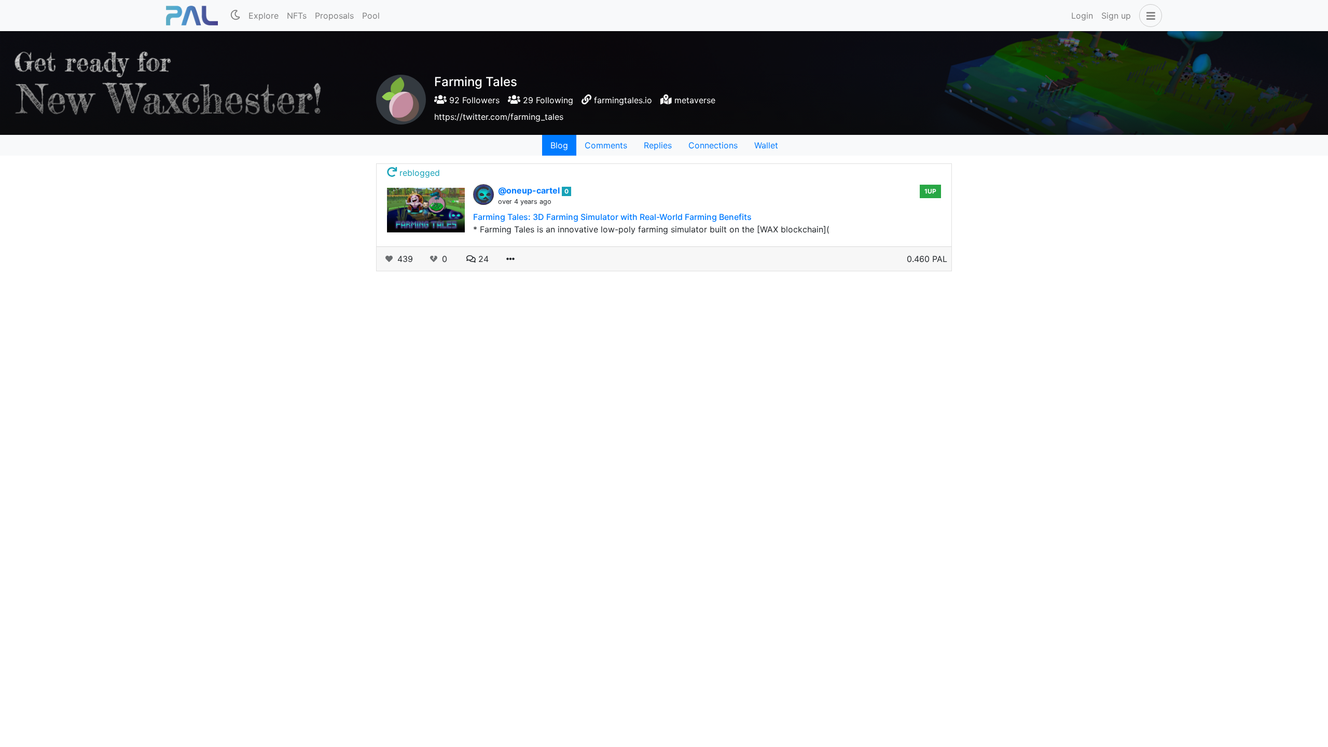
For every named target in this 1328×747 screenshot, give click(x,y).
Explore (263, 15)
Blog (559, 145)
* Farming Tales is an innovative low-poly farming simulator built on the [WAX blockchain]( (651, 229)
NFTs (297, 15)
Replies (658, 145)
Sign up (1116, 15)
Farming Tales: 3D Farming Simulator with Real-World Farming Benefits (612, 217)
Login (1082, 15)
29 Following (546, 100)
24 (482, 259)
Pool (371, 15)
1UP (930, 191)
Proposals (334, 15)
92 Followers (473, 100)
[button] (1148, 15)
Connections (713, 145)
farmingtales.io (623, 100)
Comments (606, 145)
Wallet (766, 145)
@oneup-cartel (530, 190)
